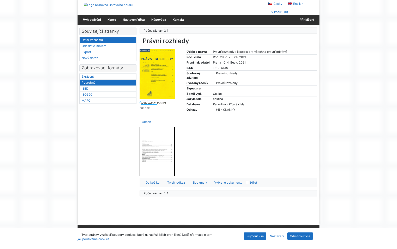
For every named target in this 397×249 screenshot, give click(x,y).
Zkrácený (88, 76)
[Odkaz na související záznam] (214, 73)
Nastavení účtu (134, 19)
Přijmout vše (255, 236)
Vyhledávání (92, 19)
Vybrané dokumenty (227, 182)
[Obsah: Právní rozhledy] (157, 151)
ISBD (85, 88)
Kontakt (178, 19)
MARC (86, 100)
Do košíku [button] (151, 182)
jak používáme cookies (93, 239)
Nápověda (158, 19)
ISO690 (87, 94)
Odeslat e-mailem (94, 46)
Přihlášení (306, 19)
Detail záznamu (92, 40)
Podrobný (88, 82)
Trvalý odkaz (175, 182)
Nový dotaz (90, 58)
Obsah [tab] (146, 122)
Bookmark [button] (199, 182)
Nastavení (277, 236)
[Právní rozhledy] (157, 74)
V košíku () (279, 12)
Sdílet (253, 182)
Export (86, 52)
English (297, 3)
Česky (277, 3)
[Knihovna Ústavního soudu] (108, 4)
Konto (112, 19)
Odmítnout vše (300, 236)
